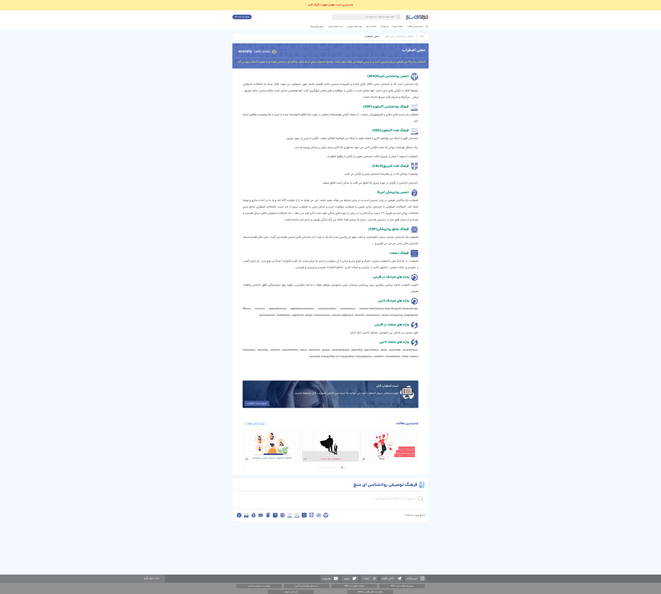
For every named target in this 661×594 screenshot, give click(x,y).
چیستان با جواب (291, 591)
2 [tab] (342, 467)
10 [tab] (317, 467)
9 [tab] (320, 467)
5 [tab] (333, 467)
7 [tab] (326, 467)
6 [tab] (329, 467)
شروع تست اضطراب (257, 403)
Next (421, 445)
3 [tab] (339, 467)
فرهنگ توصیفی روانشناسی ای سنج (385, 485)
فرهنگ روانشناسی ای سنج (399, 36)
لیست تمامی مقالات (255, 424)
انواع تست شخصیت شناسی (259, 586)
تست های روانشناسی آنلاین (306, 586)
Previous (240, 445)
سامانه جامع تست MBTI (354, 586)
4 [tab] (336, 467)
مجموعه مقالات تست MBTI (402, 586)
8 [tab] (323, 467)
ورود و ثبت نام (242, 17)
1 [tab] (345, 467)
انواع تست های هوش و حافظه (370, 591)
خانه (422, 36)
